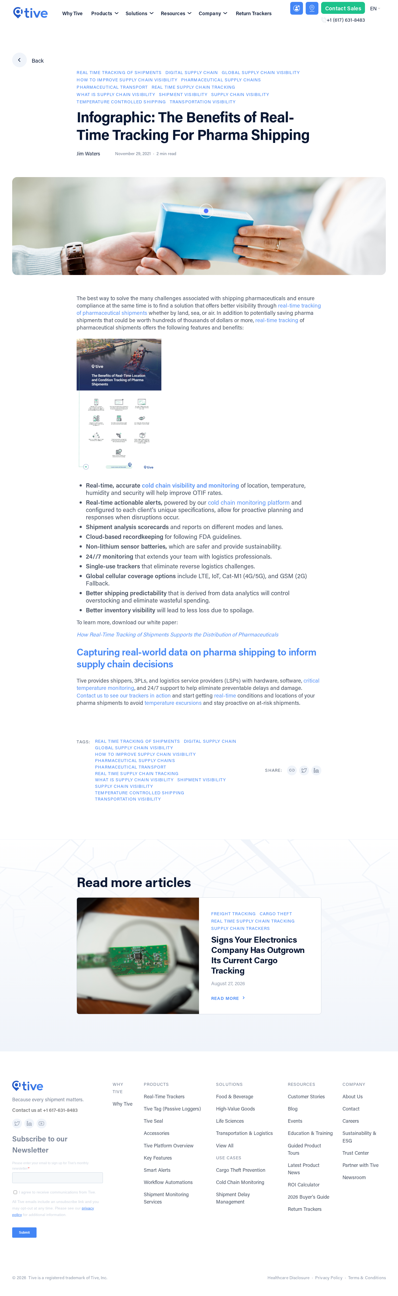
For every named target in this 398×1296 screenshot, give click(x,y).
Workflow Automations (168, 1182)
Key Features (158, 1157)
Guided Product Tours (304, 1149)
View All (224, 1145)
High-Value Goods (235, 1108)
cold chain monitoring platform (249, 502)
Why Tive (72, 13)
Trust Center (355, 1153)
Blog (293, 1108)
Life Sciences (230, 1121)
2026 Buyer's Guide (308, 1196)
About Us (352, 1096)
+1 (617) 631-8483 (346, 20)
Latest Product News (303, 1169)
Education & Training (310, 1133)
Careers (350, 1121)
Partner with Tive (360, 1165)
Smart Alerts (157, 1170)
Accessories (156, 1133)
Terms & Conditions (367, 1277)
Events (295, 1121)
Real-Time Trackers (164, 1096)
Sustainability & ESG (359, 1137)
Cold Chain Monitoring (240, 1182)
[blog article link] (138, 956)
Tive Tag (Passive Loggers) (172, 1108)
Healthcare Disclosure (288, 1277)
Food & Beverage (234, 1096)
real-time (225, 695)
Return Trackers (254, 13)
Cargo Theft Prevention (240, 1170)
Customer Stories (306, 1096)
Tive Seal (153, 1121)
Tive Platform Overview (169, 1145)
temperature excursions (173, 702)
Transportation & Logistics (244, 1133)
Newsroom (354, 1177)
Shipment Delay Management (233, 1198)
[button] (376, 8)
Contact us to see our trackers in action (124, 695)
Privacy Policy (328, 1277)
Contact (351, 1108)
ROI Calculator (303, 1184)
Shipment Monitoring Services (166, 1198)
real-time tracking (276, 320)
